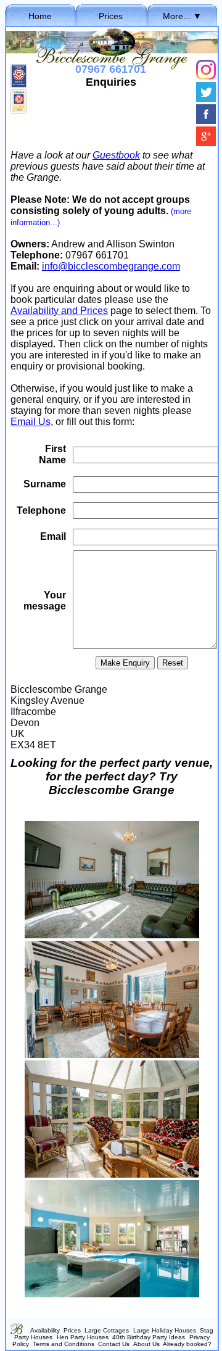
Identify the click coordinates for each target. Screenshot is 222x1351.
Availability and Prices (59, 310)
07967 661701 (110, 69)
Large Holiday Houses (164, 1330)
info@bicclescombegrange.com (111, 266)
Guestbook (116, 155)
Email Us (30, 421)
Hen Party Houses (83, 1337)
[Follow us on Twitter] (206, 98)
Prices (111, 16)
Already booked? (187, 1344)
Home (40, 16)
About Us (146, 1344)
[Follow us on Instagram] (206, 76)
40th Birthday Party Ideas (148, 1337)
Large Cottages (106, 1330)
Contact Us (114, 1344)
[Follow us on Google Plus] (206, 143)
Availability (45, 1330)
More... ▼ (182, 16)
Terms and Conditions (63, 1344)
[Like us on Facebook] (206, 120)
